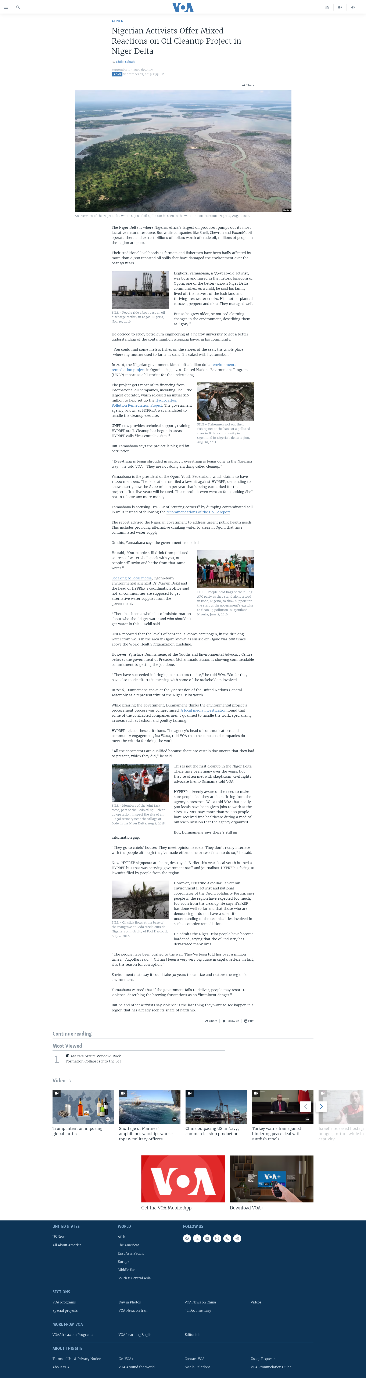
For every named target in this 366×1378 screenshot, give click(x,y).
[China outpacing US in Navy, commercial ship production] (216, 1107)
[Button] (248, 85)
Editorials (192, 1335)
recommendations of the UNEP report (198, 512)
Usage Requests (263, 1359)
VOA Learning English (136, 1335)
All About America (67, 1245)
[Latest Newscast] (353, 7)
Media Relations (198, 1367)
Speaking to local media (132, 578)
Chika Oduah (125, 62)
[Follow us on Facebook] (187, 1238)
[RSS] (227, 1238)
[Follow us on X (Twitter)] (197, 1238)
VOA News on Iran (133, 1311)
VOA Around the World (137, 1367)
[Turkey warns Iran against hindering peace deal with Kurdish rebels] (282, 1107)
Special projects (65, 1311)
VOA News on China (200, 1302)
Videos (256, 1302)
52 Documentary (198, 1311)
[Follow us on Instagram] (217, 1238)
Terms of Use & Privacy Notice (77, 1359)
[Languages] (327, 7)
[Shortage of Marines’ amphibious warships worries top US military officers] (149, 1107)
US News (59, 1237)
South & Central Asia (134, 1278)
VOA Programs (64, 1302)
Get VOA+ (126, 1359)
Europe (123, 1262)
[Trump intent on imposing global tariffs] (83, 1107)
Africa (117, 21)
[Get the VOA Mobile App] (183, 1178)
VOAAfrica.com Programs (73, 1335)
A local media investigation (203, 710)
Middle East (127, 1270)
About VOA (61, 1367)
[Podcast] (237, 1238)
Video (59, 1081)
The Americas (129, 1245)
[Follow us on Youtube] (207, 1238)
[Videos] (340, 7)
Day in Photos (130, 1302)
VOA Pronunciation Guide (271, 1367)
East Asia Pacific (131, 1253)
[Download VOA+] (271, 1178)
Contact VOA (195, 1359)
